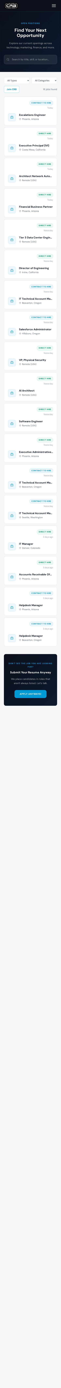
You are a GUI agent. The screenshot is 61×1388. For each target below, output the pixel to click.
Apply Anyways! (30, 693)
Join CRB (12, 89)
